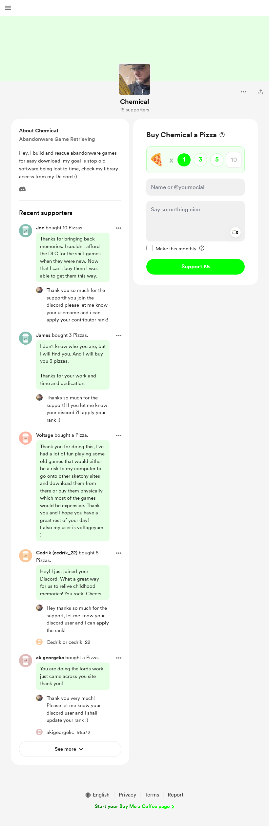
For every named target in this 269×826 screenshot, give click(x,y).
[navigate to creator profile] (134, 79)
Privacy (127, 795)
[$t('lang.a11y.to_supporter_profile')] (39, 290)
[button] (8, 8)
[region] (195, 202)
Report (175, 795)
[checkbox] (171, 248)
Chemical (134, 102)
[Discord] (22, 189)
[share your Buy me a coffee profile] (261, 91)
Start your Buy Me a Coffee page (132, 806)
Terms (152, 795)
